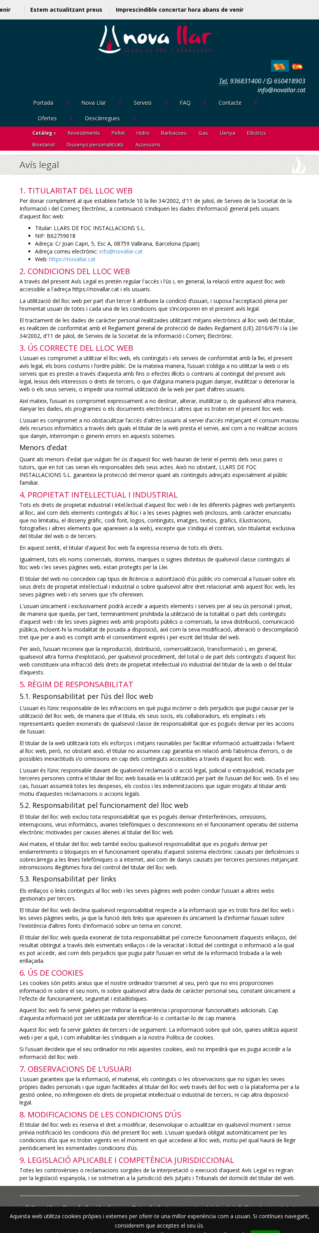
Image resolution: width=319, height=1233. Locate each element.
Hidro (143, 132)
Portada (43, 102)
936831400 (245, 81)
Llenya (227, 132)
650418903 (288, 81)
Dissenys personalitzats (95, 144)
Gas (203, 132)
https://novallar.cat (72, 259)
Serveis (143, 102)
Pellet (118, 132)
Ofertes (47, 118)
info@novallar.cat (281, 90)
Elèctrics (256, 132)
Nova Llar (93, 102)
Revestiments (84, 132)
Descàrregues (102, 118)
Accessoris (148, 144)
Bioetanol (43, 144)
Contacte (230, 102)
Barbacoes (174, 132)
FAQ (185, 102)
